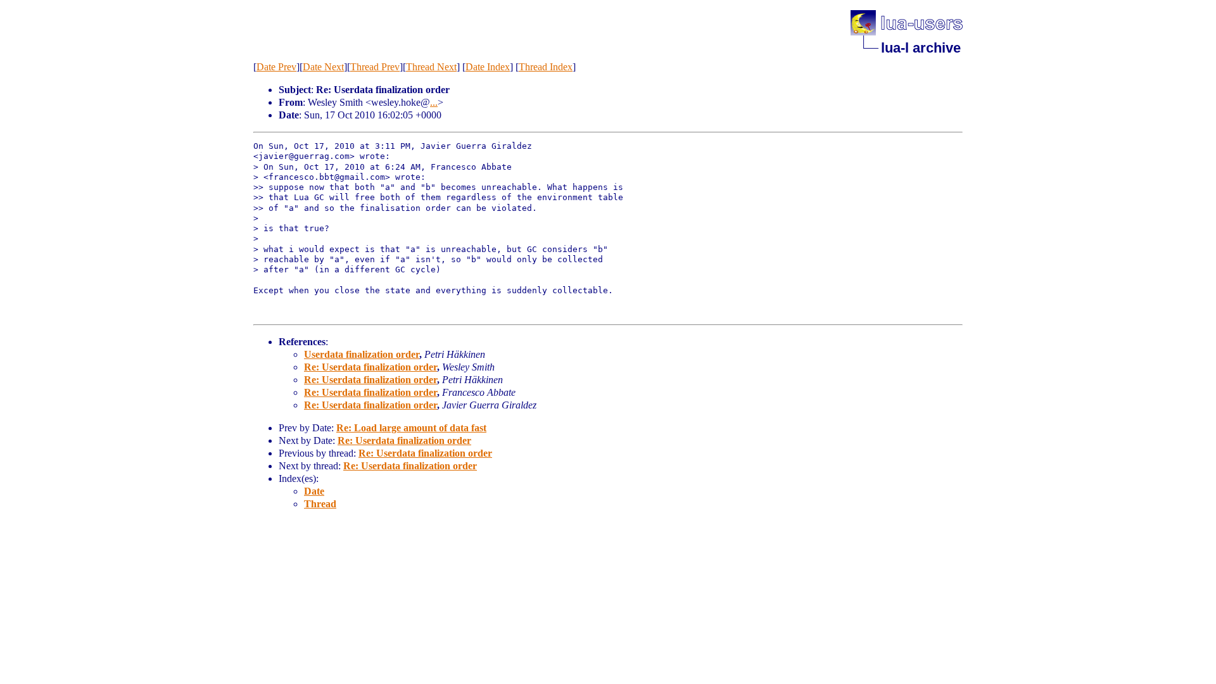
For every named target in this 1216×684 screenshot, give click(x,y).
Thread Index (546, 66)
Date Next (323, 66)
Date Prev (276, 66)
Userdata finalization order (361, 354)
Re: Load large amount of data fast (411, 427)
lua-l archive (921, 48)
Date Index (488, 66)
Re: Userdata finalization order (370, 367)
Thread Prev (375, 66)
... (434, 102)
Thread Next (431, 66)
